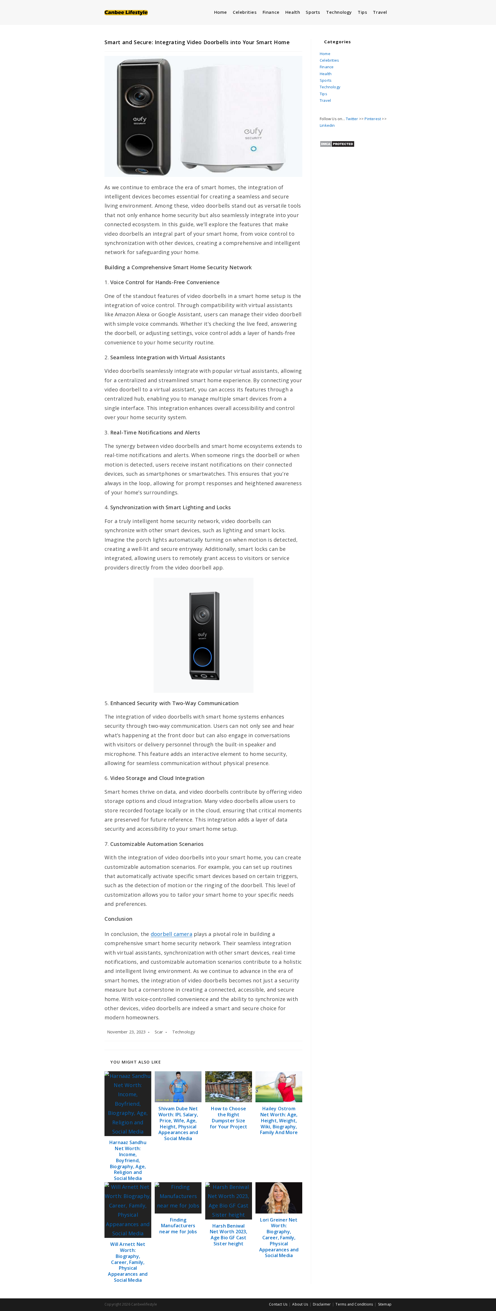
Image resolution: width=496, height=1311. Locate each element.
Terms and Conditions (354, 1304)
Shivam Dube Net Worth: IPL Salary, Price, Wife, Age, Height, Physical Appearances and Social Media (178, 1124)
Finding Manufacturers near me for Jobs (178, 1226)
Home (325, 53)
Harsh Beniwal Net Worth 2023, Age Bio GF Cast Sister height (228, 1235)
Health (326, 73)
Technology (183, 1032)
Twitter (352, 118)
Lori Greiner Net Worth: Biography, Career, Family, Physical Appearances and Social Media (279, 1238)
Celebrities (329, 60)
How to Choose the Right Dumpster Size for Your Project (228, 1117)
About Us (300, 1304)
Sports (326, 80)
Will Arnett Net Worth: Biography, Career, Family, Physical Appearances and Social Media (128, 1262)
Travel (325, 100)
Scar (159, 1032)
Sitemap (385, 1304)
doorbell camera (171, 933)
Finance (327, 66)
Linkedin (327, 125)
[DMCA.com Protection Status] (337, 143)
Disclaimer (322, 1304)
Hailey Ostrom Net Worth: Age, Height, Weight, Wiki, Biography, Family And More (279, 1121)
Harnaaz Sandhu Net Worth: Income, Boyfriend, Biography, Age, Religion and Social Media (127, 1160)
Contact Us (278, 1304)
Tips (323, 93)
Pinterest (373, 118)
